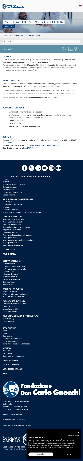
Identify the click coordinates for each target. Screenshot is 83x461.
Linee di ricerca (8, 272)
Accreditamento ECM (10, 309)
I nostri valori (7, 202)
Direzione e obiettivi (10, 292)
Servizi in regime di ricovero (13, 219)
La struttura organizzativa (12, 204)
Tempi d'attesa (10, 254)
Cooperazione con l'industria (13, 297)
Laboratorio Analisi (10, 232)
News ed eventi (9, 328)
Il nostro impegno (9, 319)
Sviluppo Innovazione (13, 289)
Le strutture (9, 250)
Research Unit (8, 285)
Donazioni (6, 351)
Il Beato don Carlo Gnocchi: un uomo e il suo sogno (27, 177)
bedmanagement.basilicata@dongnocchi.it (45, 145)
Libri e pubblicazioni (10, 341)
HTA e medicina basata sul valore (15, 294)
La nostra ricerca (9, 264)
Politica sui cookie (73, 435)
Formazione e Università (14, 301)
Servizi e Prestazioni (12, 217)
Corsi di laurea (8, 306)
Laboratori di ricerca (10, 274)
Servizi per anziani (10, 238)
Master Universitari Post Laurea (15, 304)
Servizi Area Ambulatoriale (13, 222)
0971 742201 (8, 143)
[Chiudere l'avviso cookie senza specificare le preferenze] (78, 432)
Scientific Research (12, 261)
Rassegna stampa (11, 360)
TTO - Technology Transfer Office (15, 269)
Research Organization (11, 279)
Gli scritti (6, 182)
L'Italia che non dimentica (12, 192)
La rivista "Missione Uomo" (13, 339)
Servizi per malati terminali (13, 245)
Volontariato (7, 353)
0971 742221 (32, 148)
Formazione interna (10, 312)
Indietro (5, 36)
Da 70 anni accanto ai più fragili (18, 199)
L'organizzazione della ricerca (14, 266)
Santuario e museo (10, 187)
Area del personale (12, 365)
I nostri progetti (8, 321)
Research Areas (9, 282)
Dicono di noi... (8, 336)
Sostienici (7, 348)
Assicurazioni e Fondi (12, 369)
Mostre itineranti (9, 195)
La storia (6, 207)
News (5, 331)
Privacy (6, 373)
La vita (5, 179)
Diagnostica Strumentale (12, 230)
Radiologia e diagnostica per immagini (17, 227)
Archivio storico (8, 190)
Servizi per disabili (10, 243)
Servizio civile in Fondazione (13, 356)
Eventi (5, 333)
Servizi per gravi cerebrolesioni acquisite (18, 240)
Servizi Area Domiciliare (12, 224)
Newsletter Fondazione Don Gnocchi (16, 344)
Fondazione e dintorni (11, 210)
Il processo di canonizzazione (14, 184)
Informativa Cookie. (67, 447)
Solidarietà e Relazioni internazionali (20, 316)
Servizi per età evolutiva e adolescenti (17, 235)
